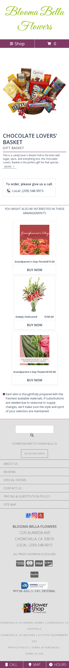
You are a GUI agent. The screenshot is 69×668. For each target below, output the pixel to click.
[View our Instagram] (34, 517)
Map (35, 664)
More (8, 166)
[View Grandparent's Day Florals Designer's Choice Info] (34, 239)
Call (12, 664)
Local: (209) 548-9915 (34, 545)
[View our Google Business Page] (28, 517)
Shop (20, 43)
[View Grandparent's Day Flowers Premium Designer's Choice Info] (34, 350)
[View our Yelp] (41, 517)
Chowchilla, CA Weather (18, 635)
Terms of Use (34, 653)
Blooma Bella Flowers (34, 19)
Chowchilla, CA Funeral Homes (22, 622)
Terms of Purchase (45, 647)
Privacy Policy (18, 647)
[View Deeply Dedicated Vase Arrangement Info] (34, 295)
